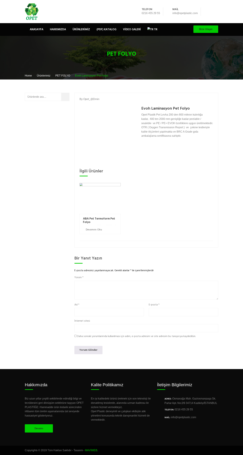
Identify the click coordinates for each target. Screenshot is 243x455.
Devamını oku (94, 230)
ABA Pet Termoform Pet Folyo (99, 220)
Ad (76, 305)
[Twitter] (212, 11)
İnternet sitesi (82, 321)
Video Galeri (132, 29)
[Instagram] (216, 11)
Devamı (39, 428)
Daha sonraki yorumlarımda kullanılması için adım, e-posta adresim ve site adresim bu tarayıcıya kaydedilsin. (136, 336)
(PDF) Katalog (106, 29)
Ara (68, 96)
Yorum (78, 278)
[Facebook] (207, 11)
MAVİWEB (91, 450)
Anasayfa (36, 29)
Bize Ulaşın (205, 29)
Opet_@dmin (91, 99)
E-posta (154, 305)
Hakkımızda (58, 29)
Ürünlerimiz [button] (81, 29)
